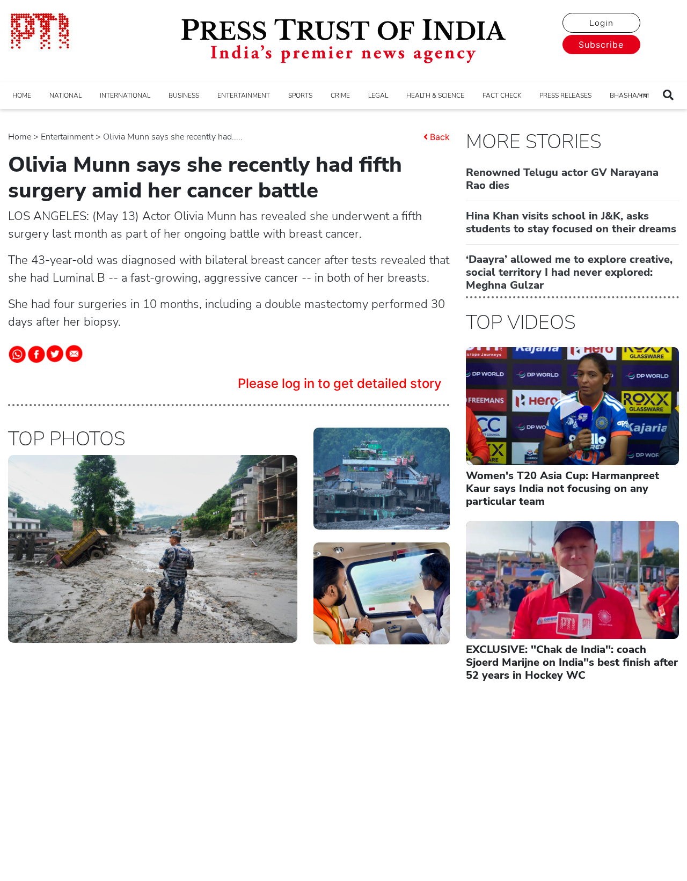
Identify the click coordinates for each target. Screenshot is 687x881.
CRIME (340, 95)
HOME (21, 95)
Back (440, 136)
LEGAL (378, 95)
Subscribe (601, 44)
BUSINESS (184, 95)
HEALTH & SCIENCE (435, 95)
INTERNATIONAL (125, 95)
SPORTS (300, 95)
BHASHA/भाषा (629, 95)
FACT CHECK (502, 95)
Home (19, 137)
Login (601, 23)
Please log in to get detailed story (340, 383)
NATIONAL (65, 95)
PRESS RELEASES (565, 95)
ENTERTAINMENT (243, 95)
